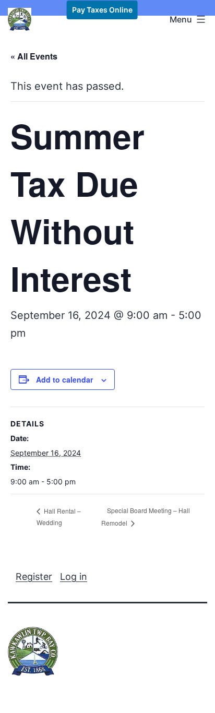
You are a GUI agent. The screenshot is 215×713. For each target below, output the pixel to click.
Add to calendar (64, 379)
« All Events (33, 56)
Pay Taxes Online (102, 9)
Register (34, 576)
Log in (73, 576)
